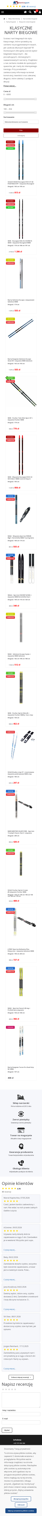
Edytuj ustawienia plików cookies (21, 1511)
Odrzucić (21, 1505)
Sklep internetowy (14, 19)
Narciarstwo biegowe (30, 19)
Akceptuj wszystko (21, 1499)
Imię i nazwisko (9, 1410)
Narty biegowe (11, 22)
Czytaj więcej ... (10, 1250)
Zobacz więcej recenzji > (21, 1377)
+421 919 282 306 (19, 1443)
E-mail (5, 1418)
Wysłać (7, 1430)
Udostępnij (21, 136)
